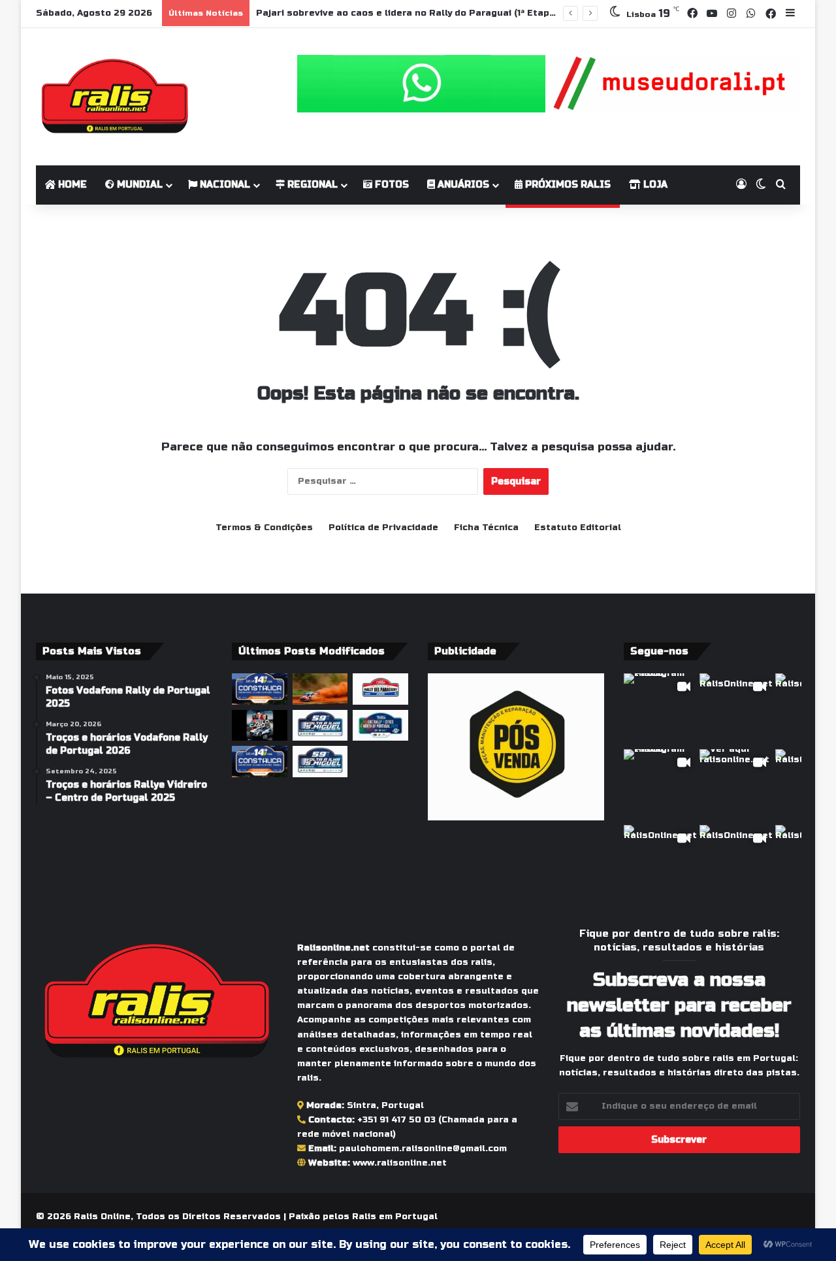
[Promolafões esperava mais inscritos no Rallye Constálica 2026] (259, 761)
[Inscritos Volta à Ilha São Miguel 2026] (320, 725)
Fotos (390, 184)
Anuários (462, 184)
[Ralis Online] (114, 96)
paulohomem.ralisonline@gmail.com (423, 1148)
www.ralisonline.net (400, 1163)
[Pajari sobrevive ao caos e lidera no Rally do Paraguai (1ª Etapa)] (320, 689)
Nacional (223, 184)
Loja (654, 184)
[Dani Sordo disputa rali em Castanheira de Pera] (259, 725)
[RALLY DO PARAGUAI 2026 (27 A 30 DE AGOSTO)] (380, 689)
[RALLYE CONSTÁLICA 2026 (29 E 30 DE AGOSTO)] (259, 689)
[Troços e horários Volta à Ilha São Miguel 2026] (320, 761)
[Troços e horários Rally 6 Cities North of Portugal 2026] (380, 725)
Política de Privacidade (383, 527)
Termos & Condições (264, 527)
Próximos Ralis (566, 184)
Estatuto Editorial (577, 527)
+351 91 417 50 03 (396, 1120)
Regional (311, 184)
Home (71, 184)
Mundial (138, 184)
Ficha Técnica (486, 527)
